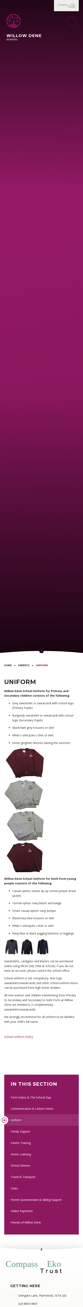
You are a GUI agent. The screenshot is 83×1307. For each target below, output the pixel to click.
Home (8, 665)
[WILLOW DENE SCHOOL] (13, 21)
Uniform (42, 665)
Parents (23, 665)
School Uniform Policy (18, 1037)
